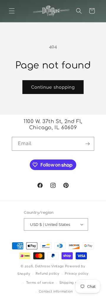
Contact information (56, 291)
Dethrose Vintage (49, 266)
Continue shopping (53, 87)
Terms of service (40, 283)
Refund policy (47, 274)
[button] (11, 10)
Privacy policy (77, 274)
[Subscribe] (87, 144)
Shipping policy (72, 283)
